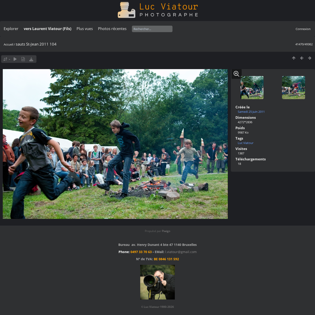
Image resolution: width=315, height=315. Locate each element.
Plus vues (85, 28)
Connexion (303, 29)
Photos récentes (112, 28)
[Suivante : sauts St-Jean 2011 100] (310, 58)
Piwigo (166, 231)
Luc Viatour (245, 143)
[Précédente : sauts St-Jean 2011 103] (302, 58)
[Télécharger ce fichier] (31, 59)
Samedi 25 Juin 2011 (251, 112)
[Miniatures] (294, 58)
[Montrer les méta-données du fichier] (23, 59)
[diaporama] (15, 59)
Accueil (8, 44)
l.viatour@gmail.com (181, 252)
